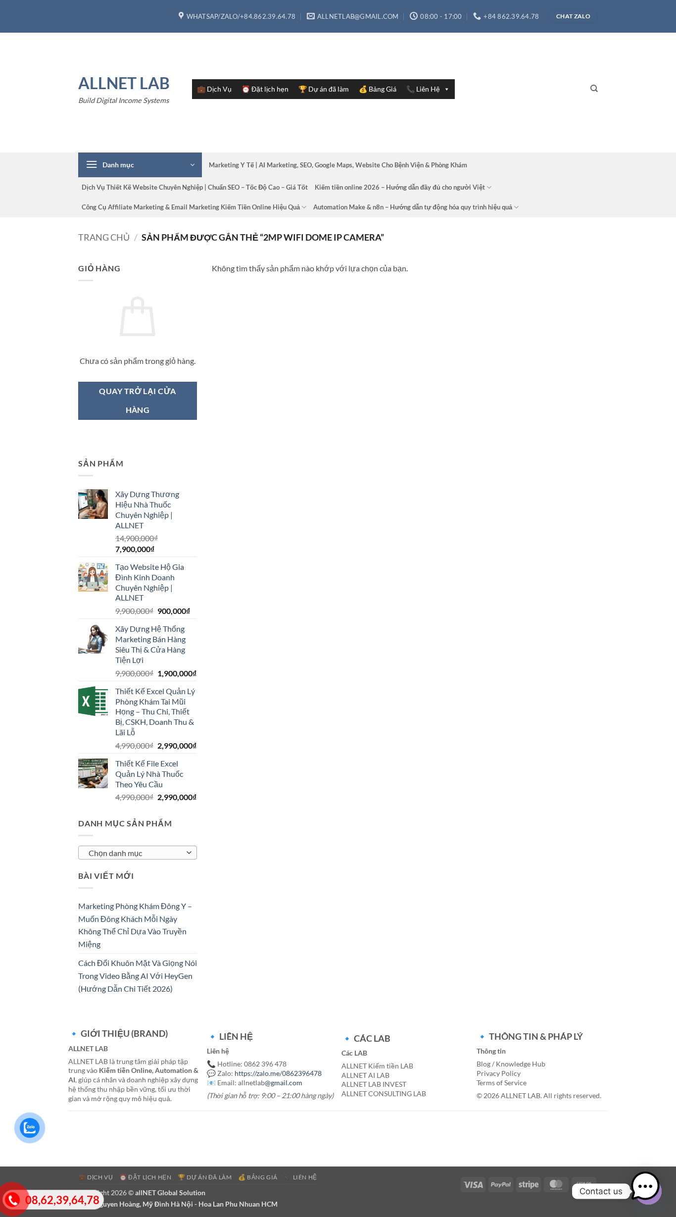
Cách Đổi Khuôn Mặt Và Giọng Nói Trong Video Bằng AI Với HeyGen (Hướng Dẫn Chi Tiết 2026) (137, 975)
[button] (140, 164)
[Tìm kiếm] (594, 88)
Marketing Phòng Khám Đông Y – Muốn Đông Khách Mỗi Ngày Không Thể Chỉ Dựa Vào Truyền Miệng (135, 925)
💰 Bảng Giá (377, 89)
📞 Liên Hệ (423, 89)
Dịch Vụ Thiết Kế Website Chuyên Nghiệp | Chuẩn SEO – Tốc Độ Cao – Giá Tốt (195, 187)
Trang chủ (104, 237)
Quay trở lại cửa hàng (137, 400)
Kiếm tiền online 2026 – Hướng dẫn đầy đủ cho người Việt (400, 187)
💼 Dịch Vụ (214, 89)
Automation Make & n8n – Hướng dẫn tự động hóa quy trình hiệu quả (412, 207)
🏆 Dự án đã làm (323, 89)
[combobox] (137, 853)
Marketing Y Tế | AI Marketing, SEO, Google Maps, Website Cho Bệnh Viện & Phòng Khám (338, 165)
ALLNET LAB (124, 83)
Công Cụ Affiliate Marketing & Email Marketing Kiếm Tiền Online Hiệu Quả (191, 207)
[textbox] (135, 853)
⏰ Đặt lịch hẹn (265, 89)
